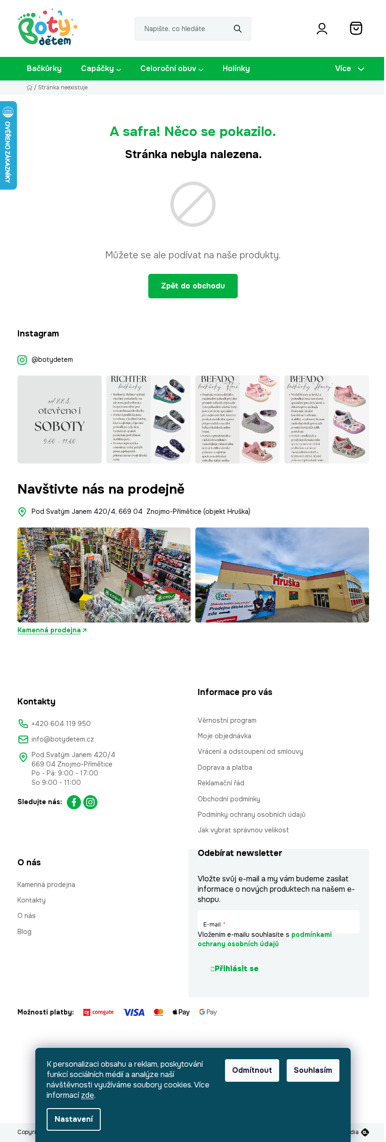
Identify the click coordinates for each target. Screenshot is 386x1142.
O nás (26, 915)
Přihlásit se (236, 969)
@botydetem (52, 359)
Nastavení (74, 1119)
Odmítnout (252, 1070)
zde (87, 1095)
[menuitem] (44, 68)
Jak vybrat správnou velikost (243, 830)
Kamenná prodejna (49, 630)
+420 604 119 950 (61, 723)
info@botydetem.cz (63, 739)
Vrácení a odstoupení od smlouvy (250, 751)
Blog (24, 931)
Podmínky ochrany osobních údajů (252, 814)
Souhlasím (313, 1070)
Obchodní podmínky (229, 799)
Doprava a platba (225, 767)
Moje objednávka (224, 736)
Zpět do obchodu (193, 286)
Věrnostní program (227, 720)
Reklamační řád (221, 783)
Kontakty (31, 900)
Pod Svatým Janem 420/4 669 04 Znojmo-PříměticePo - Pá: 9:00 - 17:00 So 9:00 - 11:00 (73, 768)
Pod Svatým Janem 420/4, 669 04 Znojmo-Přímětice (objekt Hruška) (141, 511)
